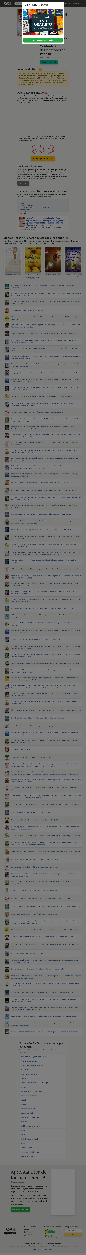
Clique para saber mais (43, 40)
